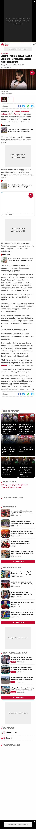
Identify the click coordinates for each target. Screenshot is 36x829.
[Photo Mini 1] (4, 99)
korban (17, 111)
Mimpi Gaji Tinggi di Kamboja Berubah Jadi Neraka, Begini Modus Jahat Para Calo (20, 130)
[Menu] (33, 44)
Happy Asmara (14, 114)
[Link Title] (5, 513)
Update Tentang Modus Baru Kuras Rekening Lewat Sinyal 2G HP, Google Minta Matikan (20, 259)
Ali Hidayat (8, 67)
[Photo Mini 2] (10, 99)
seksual (4, 114)
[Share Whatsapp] (28, 106)
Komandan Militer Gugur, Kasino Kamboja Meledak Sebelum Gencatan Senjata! (20, 186)
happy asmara (7, 485)
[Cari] (30, 44)
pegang (4, 365)
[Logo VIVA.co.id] (5, 44)
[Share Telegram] (32, 106)
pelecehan (25, 111)
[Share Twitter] (24, 106)
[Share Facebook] (19, 106)
